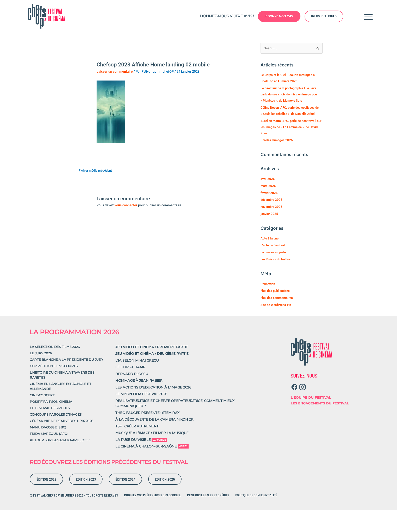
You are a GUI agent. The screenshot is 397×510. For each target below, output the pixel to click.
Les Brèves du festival (276, 259)
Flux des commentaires (277, 298)
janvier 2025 (269, 214)
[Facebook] (294, 387)
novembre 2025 (271, 207)
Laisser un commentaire (115, 71)
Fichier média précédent (93, 170)
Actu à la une (270, 238)
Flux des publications (275, 291)
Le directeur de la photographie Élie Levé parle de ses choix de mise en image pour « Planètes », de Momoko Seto (289, 94)
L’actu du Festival (273, 245)
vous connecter (126, 205)
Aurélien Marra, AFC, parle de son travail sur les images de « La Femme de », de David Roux (291, 127)
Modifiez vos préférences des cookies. (152, 495)
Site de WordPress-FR (276, 305)
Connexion (268, 284)
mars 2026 (268, 186)
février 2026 (269, 193)
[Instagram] (302, 387)
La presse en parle (273, 252)
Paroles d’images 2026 (277, 140)
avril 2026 (268, 179)
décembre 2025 (271, 200)
